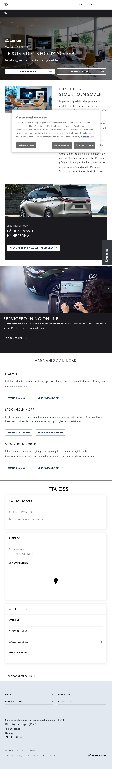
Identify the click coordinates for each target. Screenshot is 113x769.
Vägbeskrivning (20, 563)
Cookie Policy (87, 136)
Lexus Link (64, 694)
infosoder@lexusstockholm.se (28, 518)
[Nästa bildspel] (108, 289)
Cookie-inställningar (26, 145)
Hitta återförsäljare (40, 756)
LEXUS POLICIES (14, 701)
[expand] (107, 4)
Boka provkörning (23, 756)
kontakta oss (66, 701)
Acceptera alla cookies (85, 145)
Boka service (9, 756)
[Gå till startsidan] (6, 4)
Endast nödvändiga (61, 145)
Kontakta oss (54, 756)
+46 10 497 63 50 (22, 512)
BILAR (8, 694)
